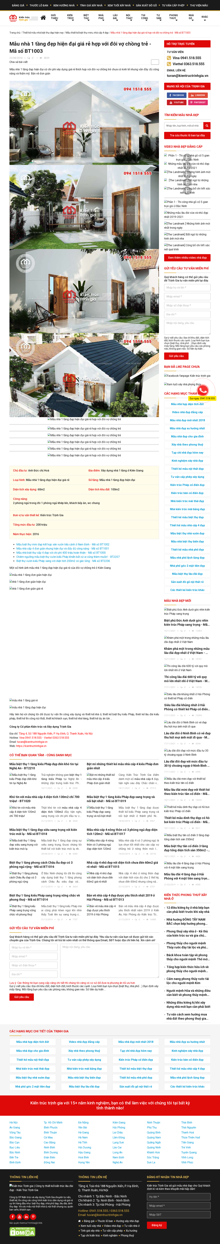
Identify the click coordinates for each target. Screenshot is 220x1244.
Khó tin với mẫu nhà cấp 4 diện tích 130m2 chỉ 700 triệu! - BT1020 (44, 799)
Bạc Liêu (14, 1147)
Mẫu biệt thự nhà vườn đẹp (187, 533)
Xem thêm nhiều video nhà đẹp (187, 257)
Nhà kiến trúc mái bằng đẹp (187, 509)
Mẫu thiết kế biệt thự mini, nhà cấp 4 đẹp (87, 32)
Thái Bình (186, 1122)
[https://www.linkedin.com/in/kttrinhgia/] (26, 1217)
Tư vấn (158, 17)
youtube (179, 102)
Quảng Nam (154, 1137)
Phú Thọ (152, 1127)
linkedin (200, 95)
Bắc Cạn (14, 1142)
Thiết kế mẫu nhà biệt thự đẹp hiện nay (43, 32)
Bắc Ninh (14, 1152)
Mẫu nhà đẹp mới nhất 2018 (187, 420)
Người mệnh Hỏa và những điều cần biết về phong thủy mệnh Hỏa (189, 993)
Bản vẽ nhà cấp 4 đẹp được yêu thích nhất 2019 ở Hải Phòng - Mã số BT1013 (121, 897)
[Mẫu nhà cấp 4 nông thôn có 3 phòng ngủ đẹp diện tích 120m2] (101, 845)
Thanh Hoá (187, 1132)
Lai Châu (118, 1132)
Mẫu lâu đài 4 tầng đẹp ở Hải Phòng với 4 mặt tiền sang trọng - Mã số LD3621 (186, 876)
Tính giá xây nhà (91, 5)
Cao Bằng (49, 1142)
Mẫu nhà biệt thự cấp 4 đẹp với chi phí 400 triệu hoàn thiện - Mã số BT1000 (61, 552)
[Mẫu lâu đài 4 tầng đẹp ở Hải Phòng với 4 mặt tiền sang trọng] (187, 865)
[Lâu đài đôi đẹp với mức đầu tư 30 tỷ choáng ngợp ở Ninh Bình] (187, 753)
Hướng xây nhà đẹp (128, 1221)
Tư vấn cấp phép (173, 5)
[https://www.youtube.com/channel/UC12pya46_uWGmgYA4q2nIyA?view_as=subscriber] (19, 1217)
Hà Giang (83, 1132)
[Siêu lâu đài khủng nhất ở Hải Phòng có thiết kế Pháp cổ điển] (187, 696)
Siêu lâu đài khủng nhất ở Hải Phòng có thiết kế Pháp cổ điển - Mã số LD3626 (187, 707)
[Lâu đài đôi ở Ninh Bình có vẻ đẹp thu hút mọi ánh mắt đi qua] (187, 724)
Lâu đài (115, 17)
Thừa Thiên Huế (190, 1137)
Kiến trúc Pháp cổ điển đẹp (187, 485)
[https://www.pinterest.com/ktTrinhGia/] (33, 1217)
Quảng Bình (154, 1132)
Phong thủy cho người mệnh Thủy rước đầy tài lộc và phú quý (186, 945)
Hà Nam (83, 1137)
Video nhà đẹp (113, 1225)
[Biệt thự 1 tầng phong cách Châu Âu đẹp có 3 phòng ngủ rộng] (24, 877)
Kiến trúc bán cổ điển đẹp (187, 493)
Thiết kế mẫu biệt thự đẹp (187, 517)
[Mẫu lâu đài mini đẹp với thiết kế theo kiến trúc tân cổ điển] (187, 781)
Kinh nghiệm (110, 1235)
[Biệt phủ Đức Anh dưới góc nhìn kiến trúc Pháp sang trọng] (187, 612)
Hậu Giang (84, 1152)
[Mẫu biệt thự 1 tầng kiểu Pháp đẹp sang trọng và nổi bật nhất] (101, 812)
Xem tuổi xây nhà (119, 5)
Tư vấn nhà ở (132, 1225)
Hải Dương (84, 1147)
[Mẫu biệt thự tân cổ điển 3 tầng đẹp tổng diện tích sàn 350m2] (187, 837)
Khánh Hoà (153, 1152)
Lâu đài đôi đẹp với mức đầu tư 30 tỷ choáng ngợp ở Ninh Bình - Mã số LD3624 (186, 764)
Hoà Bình (83, 1157)
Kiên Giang (119, 1122)
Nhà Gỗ (191, 17)
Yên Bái (82, 1127)
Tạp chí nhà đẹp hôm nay (187, 452)
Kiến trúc (70, 17)
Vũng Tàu (14, 1132)
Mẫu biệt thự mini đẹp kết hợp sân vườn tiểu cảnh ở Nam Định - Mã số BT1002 (62, 544)
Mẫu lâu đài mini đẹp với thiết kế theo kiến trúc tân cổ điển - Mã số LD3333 (187, 792)
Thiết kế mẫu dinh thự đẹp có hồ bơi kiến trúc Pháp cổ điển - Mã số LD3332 (187, 820)
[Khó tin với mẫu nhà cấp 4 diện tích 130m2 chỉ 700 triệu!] (24, 812)
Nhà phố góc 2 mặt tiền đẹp (187, 565)
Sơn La (151, 1162)
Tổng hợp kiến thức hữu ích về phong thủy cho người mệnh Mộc (188, 969)
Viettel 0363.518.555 (188, 64)
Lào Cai (117, 1147)
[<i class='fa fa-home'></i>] (43, 17)
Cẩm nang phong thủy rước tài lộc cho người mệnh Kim (188, 981)
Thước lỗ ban (39, 5)
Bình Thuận (50, 1132)
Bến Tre (13, 1157)
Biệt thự (86, 17)
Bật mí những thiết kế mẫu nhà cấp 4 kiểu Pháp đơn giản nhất (122, 766)
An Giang (14, 1127)
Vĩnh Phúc (187, 1162)
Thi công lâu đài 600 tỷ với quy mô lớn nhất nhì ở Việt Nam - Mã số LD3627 (186, 679)
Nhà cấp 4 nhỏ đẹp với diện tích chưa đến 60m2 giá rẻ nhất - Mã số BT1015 (122, 864)
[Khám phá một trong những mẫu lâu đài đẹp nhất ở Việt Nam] (187, 640)
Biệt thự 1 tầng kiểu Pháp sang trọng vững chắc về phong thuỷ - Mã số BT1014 (44, 897)
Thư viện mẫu (199, 5)
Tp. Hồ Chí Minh (53, 1122)
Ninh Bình (49, 1147)
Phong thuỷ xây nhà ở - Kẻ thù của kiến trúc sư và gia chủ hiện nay (187, 934)
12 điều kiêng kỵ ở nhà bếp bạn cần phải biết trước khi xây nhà (188, 910)
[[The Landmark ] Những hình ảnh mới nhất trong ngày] (187, 174)
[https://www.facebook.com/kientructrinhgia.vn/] (12, 1217)
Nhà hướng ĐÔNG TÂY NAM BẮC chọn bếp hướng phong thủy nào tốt (186, 922)
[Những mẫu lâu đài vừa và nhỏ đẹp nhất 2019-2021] (187, 166)
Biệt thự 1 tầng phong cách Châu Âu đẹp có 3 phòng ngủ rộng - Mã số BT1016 (41, 864)
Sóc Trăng (153, 1157)
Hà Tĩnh (82, 1142)
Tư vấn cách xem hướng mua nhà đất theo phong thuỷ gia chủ (187, 1017)
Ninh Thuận (153, 1122)
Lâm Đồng (119, 1137)
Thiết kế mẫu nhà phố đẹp (187, 549)
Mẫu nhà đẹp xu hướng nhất (187, 428)
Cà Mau (48, 1137)
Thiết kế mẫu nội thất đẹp (187, 468)
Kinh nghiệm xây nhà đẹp (187, 460)
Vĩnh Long (187, 1157)
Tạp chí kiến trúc (91, 1235)
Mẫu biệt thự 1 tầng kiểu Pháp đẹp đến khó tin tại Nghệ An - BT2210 (43, 766)
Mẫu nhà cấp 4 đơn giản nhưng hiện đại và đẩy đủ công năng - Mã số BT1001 (62, 548)
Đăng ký (157, 1225)
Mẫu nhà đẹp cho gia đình (187, 436)
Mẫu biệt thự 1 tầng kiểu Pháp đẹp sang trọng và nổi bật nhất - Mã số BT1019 (121, 799)
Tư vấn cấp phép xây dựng (187, 477)
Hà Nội (13, 1122)
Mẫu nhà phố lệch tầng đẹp (187, 557)
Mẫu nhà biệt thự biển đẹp (187, 541)
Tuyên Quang (189, 1152)
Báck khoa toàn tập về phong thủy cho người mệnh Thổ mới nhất (187, 957)
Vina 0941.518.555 (187, 58)
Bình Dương (51, 1152)
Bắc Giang (15, 1137)
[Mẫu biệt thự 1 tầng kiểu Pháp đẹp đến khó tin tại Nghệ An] (24, 779)
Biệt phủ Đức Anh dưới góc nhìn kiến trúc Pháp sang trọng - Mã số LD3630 (186, 623)
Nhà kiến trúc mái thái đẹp (187, 501)
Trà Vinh (186, 1147)
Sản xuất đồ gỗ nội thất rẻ (187, 582)
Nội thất (129, 17)
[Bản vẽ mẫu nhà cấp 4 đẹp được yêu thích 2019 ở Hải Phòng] (101, 910)
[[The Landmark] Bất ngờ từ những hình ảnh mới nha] (187, 182)
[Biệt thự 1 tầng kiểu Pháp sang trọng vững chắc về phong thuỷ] (24, 910)
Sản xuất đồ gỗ (146, 5)
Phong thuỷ (173, 17)
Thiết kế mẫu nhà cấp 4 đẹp (187, 525)
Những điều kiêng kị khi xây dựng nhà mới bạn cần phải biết (188, 1004)
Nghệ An (118, 1162)
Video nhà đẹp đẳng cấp (183, 146)
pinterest (200, 102)
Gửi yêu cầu (21, 997)
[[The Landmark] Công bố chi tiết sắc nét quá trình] (187, 191)
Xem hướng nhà (64, 5)
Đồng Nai (49, 1162)
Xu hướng (132, 1230)
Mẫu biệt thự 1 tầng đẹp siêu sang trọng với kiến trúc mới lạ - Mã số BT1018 (43, 832)
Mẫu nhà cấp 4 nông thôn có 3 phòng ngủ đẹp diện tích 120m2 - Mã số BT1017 (122, 832)
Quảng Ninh (154, 1147)
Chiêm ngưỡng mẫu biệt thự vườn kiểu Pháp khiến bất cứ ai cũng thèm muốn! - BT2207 (68, 556)
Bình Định (15, 1162)
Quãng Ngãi (154, 1142)
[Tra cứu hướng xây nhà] (182, 384)
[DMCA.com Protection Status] (22, 1231)
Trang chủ (14, 32)
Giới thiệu (54, 17)
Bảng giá (18, 5)
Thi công (144, 17)
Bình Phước (51, 1127)
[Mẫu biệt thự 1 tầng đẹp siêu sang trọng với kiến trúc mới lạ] (24, 845)
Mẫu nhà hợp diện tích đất (32, 1042)
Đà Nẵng (83, 1122)
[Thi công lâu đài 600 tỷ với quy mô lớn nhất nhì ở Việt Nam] (187, 668)
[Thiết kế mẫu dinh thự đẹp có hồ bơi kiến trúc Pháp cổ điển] (187, 809)
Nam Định (118, 1157)
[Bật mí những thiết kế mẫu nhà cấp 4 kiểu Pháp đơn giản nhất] (101, 779)
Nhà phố (101, 17)
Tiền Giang (187, 1142)
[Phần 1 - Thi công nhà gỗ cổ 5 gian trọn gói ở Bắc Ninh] (187, 158)
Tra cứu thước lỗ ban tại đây (187, 135)
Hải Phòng (119, 1127)
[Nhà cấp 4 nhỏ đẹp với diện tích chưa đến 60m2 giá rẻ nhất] (101, 877)
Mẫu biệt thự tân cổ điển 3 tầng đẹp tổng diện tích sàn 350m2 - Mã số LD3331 (186, 848)
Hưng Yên (84, 1162)
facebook (178, 95)
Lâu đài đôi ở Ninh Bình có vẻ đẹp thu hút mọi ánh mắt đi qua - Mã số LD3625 (187, 735)
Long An (117, 1152)
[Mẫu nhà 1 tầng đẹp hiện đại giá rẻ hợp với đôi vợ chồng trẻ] (84, 123)
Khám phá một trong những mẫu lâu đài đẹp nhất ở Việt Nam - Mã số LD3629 (187, 651)
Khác (205, 16)
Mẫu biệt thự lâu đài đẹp (187, 573)
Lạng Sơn (118, 1142)
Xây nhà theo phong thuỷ (187, 444)
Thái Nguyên (188, 1127)
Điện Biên (49, 1157)
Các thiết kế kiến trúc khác (187, 590)
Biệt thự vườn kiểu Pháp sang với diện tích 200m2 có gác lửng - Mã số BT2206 (63, 561)
